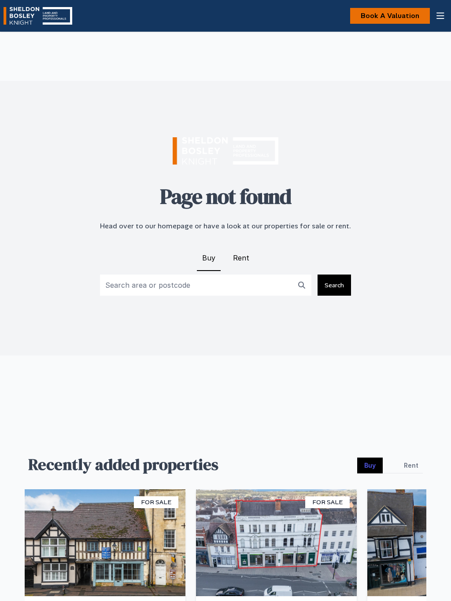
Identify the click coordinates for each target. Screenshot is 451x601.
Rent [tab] (411, 465)
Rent (241, 257)
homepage (175, 226)
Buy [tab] (370, 465)
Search (334, 285)
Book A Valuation (390, 15)
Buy (208, 257)
